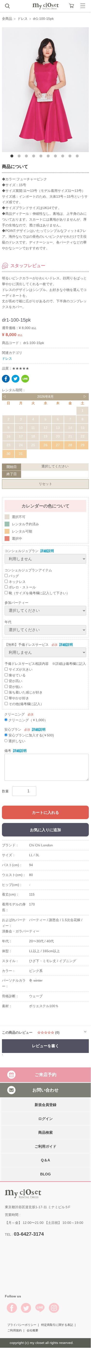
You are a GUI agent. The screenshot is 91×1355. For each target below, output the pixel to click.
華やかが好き (18, 698)
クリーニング (14, 714)
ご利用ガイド (45, 1146)
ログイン (45, 1119)
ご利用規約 (14, 1330)
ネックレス (17, 582)
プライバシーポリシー (21, 1324)
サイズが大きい (20, 669)
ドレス (22, 18)
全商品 (7, 18)
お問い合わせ (45, 1090)
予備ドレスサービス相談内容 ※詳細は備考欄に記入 (45, 664)
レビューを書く (45, 1046)
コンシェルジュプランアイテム (28, 570)
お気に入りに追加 (45, 830)
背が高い (15, 681)
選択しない (16, 741)
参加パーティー (16, 603)
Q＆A (45, 1160)
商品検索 (45, 1132)
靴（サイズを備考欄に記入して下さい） (39, 593)
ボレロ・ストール (22, 587)
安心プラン (12, 729)
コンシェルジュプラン (21, 551)
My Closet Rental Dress (45, 6)
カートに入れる (45, 812)
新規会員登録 (45, 1105)
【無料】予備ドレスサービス (27, 645)
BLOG (45, 1174)
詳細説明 (47, 551)
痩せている (17, 675)
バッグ (13, 576)
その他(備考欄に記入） (26, 704)
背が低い (15, 687)
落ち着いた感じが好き (25, 692)
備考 (7, 751)
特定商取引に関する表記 (57, 1324)
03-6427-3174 (29, 1234)
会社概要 (32, 1330)
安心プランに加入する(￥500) (31, 735)
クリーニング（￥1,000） (28, 720)
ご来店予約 (45, 1074)
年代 (8, 622)
